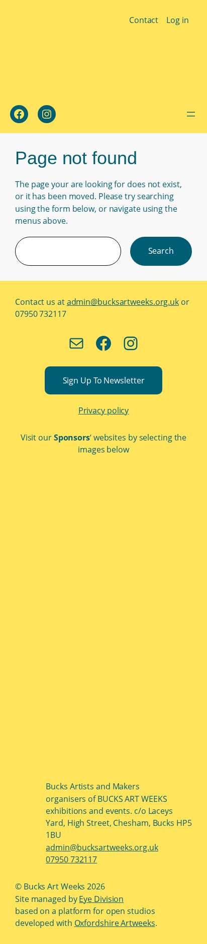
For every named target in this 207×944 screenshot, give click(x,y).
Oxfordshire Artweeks (114, 922)
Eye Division (101, 898)
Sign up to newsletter (104, 380)
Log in (177, 20)
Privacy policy (103, 410)
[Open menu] (191, 114)
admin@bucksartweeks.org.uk (123, 301)
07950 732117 (71, 859)
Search (161, 250)
